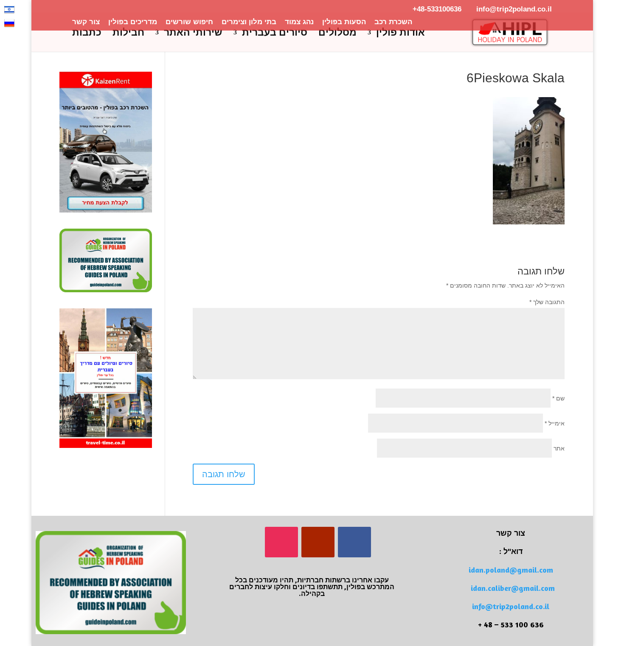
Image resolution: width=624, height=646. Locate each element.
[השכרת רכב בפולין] (105, 210)
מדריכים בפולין (132, 22)
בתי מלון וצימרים (249, 22)
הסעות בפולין (344, 22)
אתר (559, 448)
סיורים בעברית (274, 33)
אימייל (555, 423)
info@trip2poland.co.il (510, 606)
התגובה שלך (547, 302)
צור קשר (86, 22)
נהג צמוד (299, 22)
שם (558, 398)
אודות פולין (400, 33)
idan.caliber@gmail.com (513, 588)
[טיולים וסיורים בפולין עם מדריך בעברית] (105, 445)
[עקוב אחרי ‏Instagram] (281, 542)
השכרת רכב (393, 22)
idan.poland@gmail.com (511, 569)
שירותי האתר (193, 33)
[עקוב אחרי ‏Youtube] (317, 542)
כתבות (86, 33)
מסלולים (337, 33)
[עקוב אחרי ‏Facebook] (354, 542)
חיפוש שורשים (189, 22)
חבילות (128, 33)
